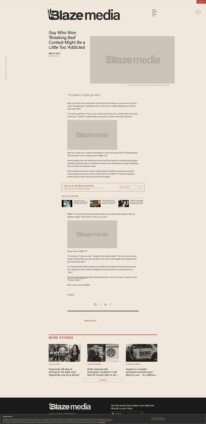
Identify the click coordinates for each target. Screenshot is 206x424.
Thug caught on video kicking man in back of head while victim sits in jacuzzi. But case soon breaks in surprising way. (80, 202)
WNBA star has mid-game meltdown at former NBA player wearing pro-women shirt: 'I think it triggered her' (137, 202)
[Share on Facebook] (95, 304)
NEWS (153, 9)
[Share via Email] (105, 304)
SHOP (153, 15)
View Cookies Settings (158, 418)
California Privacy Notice (70, 413)
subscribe (201, 1)
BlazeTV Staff (54, 364)
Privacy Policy (59, 413)
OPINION (154, 11)
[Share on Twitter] (100, 304)
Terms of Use (52, 413)
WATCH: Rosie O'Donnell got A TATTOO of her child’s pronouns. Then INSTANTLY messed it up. (109, 202)
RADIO (154, 12)
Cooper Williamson (133, 364)
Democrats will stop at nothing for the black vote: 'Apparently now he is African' (64, 372)
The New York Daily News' (77, 277)
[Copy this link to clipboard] (110, 304)
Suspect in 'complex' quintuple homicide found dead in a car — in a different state (141, 372)
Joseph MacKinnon (94, 364)
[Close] (203, 419)
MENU (198, 11)
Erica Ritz (54, 54)
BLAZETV (154, 14)
